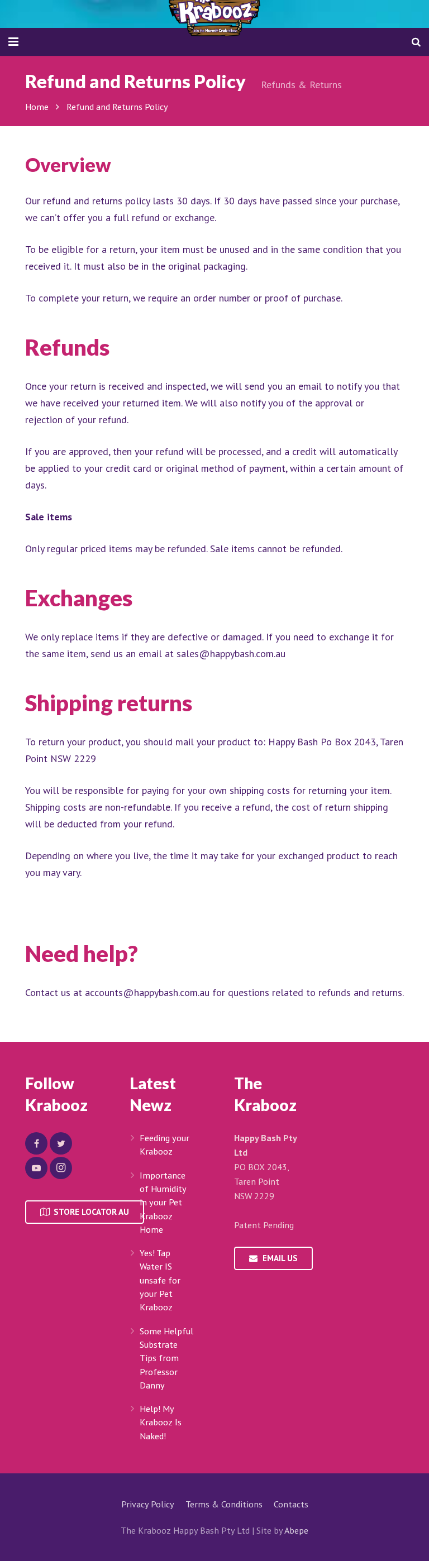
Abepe (296, 1530)
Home (37, 106)
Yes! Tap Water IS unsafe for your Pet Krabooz (160, 1280)
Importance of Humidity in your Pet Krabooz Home (163, 1202)
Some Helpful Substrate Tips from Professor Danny (166, 1358)
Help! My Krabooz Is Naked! (161, 1422)
